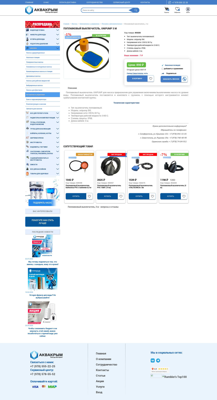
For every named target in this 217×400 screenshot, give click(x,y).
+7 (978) (42, 366)
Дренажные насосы (33, 76)
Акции (100, 381)
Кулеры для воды (37, 39)
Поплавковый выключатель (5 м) (173, 187)
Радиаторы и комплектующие (42, 118)
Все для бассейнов (38, 169)
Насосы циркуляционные (35, 53)
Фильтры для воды (38, 35)
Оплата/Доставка (67, 2)
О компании (103, 359)
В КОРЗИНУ (137, 78)
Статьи (100, 375)
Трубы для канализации (40, 129)
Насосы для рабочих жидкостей (38, 81)
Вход (99, 392)
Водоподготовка (37, 30)
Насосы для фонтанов (34, 90)
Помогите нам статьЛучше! (43, 221)
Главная (29, 2)
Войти (188, 12)
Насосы (33, 48)
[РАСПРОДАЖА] (42, 24)
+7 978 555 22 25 (180, 2)
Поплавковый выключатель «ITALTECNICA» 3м (141, 187)
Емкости (33, 164)
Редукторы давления (39, 44)
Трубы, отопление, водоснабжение (37, 123)
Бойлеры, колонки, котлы (40, 133)
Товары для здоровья (39, 174)
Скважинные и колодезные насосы (39, 67)
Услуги (100, 386)
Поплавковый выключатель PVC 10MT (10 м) (109, 187)
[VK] (153, 360)
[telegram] (158, 360)
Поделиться (170, 73)
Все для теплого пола (39, 113)
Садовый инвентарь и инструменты (39, 159)
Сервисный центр (121, 2)
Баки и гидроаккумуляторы (36, 99)
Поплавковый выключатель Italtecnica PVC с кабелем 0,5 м (78, 187)
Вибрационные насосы (34, 85)
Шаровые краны (36, 138)
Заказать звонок (171, 79)
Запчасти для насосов (34, 109)
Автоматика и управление (35, 95)
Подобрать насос (42, 202)
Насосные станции (33, 57)
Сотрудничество (95, 2)
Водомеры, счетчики (38, 147)
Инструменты (36, 142)
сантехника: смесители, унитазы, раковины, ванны (41, 152)
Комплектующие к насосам (36, 104)
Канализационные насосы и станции (39, 71)
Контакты (145, 2)
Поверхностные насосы (34, 62)
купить (76, 196)
